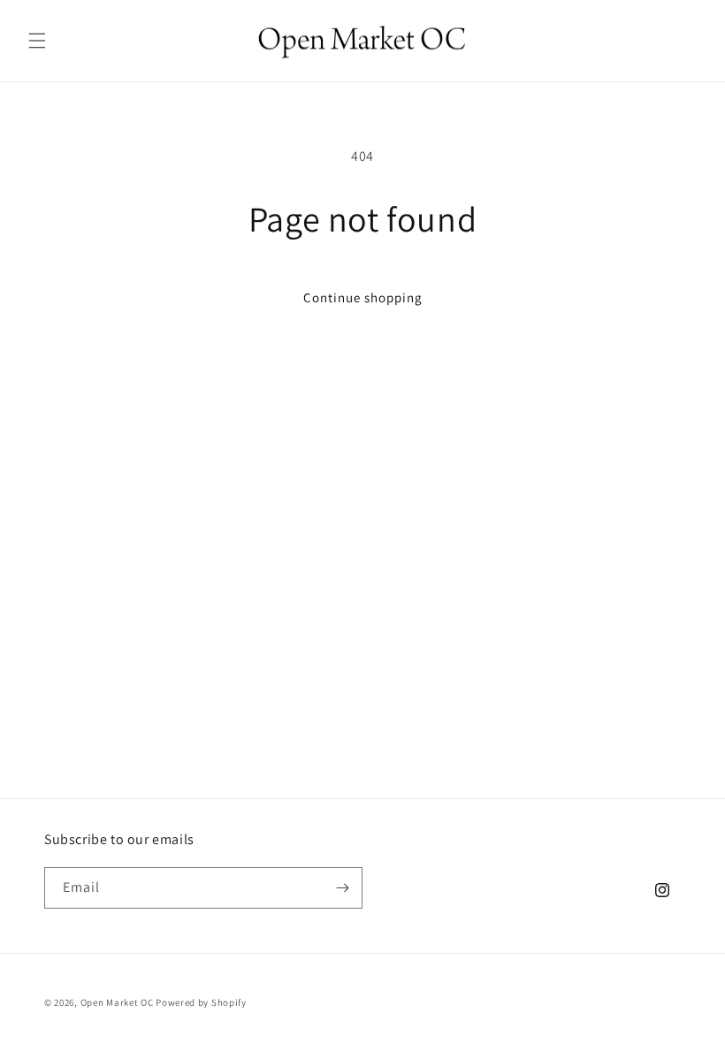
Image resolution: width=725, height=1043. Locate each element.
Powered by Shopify (201, 1002)
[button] (37, 40)
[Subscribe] (342, 888)
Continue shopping (363, 297)
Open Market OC (117, 1002)
